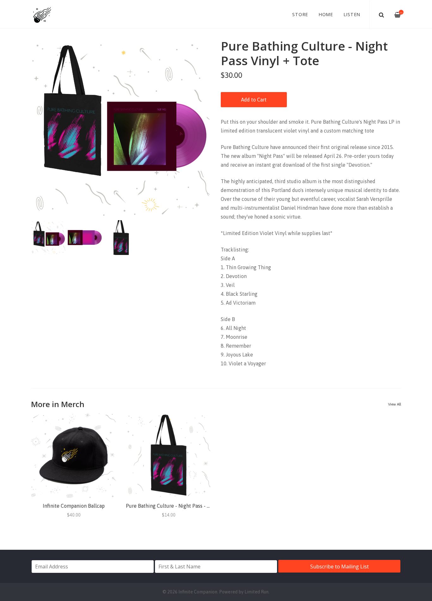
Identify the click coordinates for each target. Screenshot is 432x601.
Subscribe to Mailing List (339, 566)
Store (300, 14)
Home (325, 14)
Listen (352, 14)
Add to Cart (254, 99)
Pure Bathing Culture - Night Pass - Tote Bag (176, 506)
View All (394, 404)
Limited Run (256, 591)
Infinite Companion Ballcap (74, 506)
